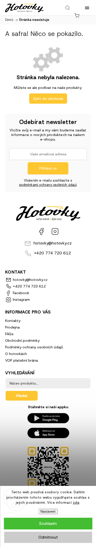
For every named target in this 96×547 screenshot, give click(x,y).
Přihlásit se (48, 168)
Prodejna (12, 327)
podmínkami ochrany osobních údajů (48, 185)
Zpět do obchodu (48, 98)
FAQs (9, 334)
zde (76, 502)
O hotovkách (16, 353)
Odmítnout (48, 537)
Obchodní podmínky (22, 340)
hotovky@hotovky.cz (53, 243)
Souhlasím (48, 523)
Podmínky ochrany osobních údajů (34, 347)
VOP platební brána (21, 360)
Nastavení (48, 511)
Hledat (21, 395)
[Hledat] (67, 7)
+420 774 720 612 (52, 253)
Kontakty (12, 320)
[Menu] (87, 8)
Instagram (55, 231)
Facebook (41, 231)
